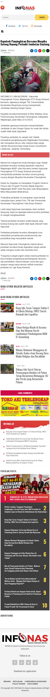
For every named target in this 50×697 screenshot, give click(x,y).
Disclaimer (32, 684)
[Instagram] (21, 662)
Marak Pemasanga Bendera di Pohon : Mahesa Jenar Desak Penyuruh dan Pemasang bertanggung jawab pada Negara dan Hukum (22, 568)
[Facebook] (14, 662)
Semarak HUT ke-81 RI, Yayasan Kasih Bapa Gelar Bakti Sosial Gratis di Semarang (29, 498)
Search (42, 17)
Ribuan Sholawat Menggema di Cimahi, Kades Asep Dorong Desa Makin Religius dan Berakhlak (32, 353)
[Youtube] (35, 662)
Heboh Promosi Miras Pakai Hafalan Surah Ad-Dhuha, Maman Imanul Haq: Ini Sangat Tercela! (24, 461)
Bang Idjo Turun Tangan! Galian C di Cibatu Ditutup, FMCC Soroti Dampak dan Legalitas (32, 311)
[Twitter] (28, 662)
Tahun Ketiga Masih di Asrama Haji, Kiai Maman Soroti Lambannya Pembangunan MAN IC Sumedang (31, 332)
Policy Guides (18, 684)
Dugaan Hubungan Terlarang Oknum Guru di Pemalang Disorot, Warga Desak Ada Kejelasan (22, 531)
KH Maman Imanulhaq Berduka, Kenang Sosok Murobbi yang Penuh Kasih (25, 454)
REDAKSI (7, 681)
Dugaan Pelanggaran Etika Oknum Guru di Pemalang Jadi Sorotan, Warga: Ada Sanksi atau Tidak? (23, 555)
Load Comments (25, 392)
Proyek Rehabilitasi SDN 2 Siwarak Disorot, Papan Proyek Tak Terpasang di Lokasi (21, 605)
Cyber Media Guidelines (35, 681)
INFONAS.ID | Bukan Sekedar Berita (28, 688)
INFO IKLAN (17, 681)
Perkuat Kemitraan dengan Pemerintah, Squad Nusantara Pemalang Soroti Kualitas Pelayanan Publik (23, 594)
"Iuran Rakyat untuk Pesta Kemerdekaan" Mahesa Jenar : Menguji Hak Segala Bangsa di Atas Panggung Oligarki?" (22, 581)
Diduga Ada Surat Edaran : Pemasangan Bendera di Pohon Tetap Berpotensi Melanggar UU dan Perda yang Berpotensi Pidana (32, 376)
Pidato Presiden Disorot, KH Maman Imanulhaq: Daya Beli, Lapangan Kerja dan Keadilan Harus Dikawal (26, 447)
